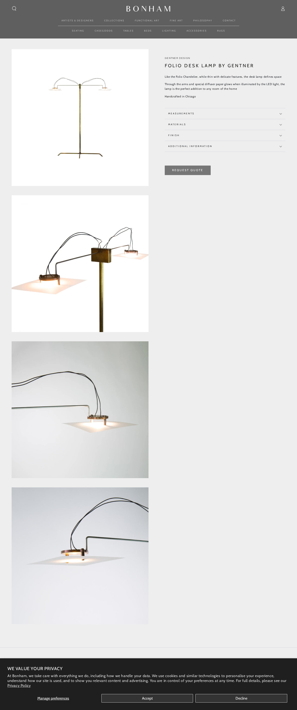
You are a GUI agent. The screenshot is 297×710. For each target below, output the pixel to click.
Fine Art (176, 20)
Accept (147, 698)
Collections (114, 20)
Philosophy (202, 20)
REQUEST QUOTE (187, 170)
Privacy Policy (19, 685)
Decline (241, 698)
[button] (14, 8)
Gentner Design (177, 58)
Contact (229, 20)
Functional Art (147, 20)
